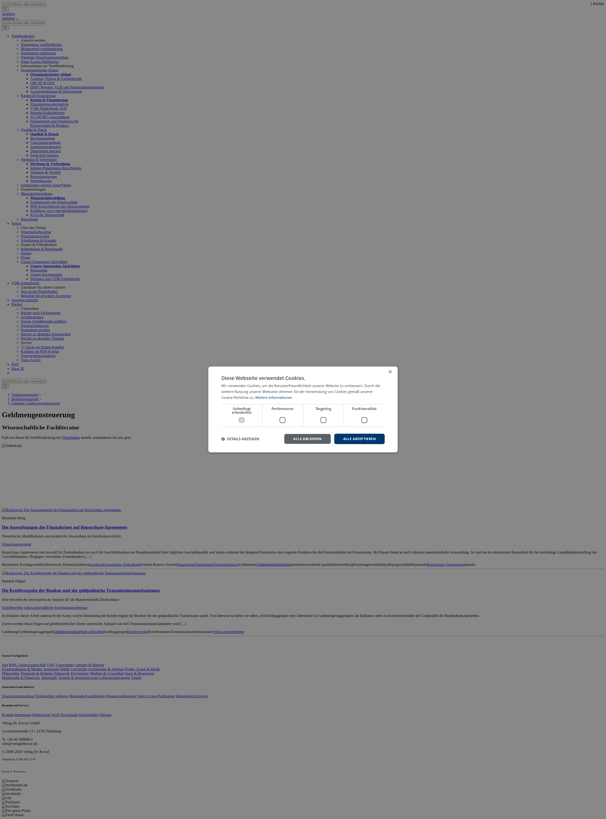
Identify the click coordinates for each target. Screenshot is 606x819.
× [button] (390, 372)
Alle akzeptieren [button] (359, 438)
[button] (240, 439)
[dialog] (303, 409)
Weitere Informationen (273, 397)
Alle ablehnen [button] (307, 438)
